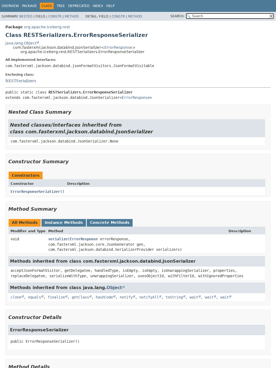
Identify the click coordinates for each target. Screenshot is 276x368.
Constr (54, 16)
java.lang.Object (20, 43)
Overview (10, 6)
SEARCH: (177, 16)
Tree (61, 6)
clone (16, 297)
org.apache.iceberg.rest (47, 27)
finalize (56, 297)
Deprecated (78, 6)
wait (193, 297)
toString (174, 297)
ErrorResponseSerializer (35, 191)
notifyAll (149, 297)
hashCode (104, 297)
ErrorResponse (118, 47)
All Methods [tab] (24, 222)
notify (126, 297)
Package (29, 6)
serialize (58, 239)
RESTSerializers (20, 81)
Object (114, 287)
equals (34, 297)
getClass (80, 297)
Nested (25, 16)
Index (98, 6)
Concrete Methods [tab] (109, 222)
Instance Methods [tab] (64, 222)
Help (110, 6)
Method (72, 16)
